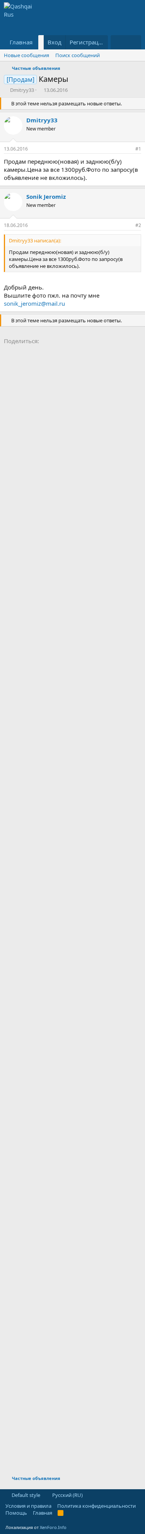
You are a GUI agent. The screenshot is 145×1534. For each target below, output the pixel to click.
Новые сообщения (26, 55)
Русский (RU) (67, 1495)
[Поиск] (133, 42)
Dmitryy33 (22, 89)
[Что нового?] (118, 42)
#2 (138, 225)
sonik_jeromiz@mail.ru (34, 303)
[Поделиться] (128, 149)
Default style (25, 1495)
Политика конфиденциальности (96, 1505)
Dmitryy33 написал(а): (35, 240)
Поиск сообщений (77, 55)
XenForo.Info (53, 1527)
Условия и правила (28, 1505)
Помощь (16, 1512)
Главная (21, 42)
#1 (138, 149)
